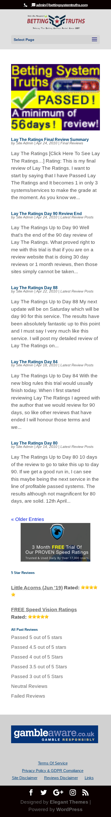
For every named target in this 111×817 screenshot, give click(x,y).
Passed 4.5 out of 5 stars (38, 647)
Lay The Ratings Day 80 (34, 443)
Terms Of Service (53, 763)
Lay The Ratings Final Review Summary (50, 139)
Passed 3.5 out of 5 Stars (39, 666)
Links (89, 778)
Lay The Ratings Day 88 (34, 288)
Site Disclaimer (24, 778)
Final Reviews (71, 143)
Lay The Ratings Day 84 (34, 362)
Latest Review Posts (76, 217)
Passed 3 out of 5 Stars (37, 676)
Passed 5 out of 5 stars (36, 637)
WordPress (69, 809)
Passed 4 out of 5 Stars (37, 657)
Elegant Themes (69, 802)
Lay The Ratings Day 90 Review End (46, 213)
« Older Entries (27, 519)
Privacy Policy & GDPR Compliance (52, 770)
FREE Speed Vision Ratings (44, 609)
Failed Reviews (28, 696)
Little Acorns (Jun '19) (37, 587)
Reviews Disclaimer (61, 778)
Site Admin (24, 143)
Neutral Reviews (29, 686)
